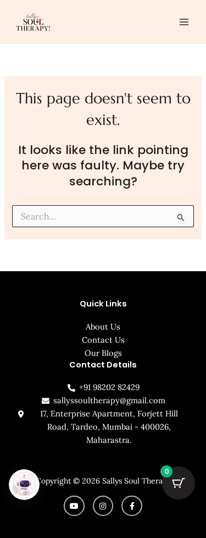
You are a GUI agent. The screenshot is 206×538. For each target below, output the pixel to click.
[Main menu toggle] (184, 21)
